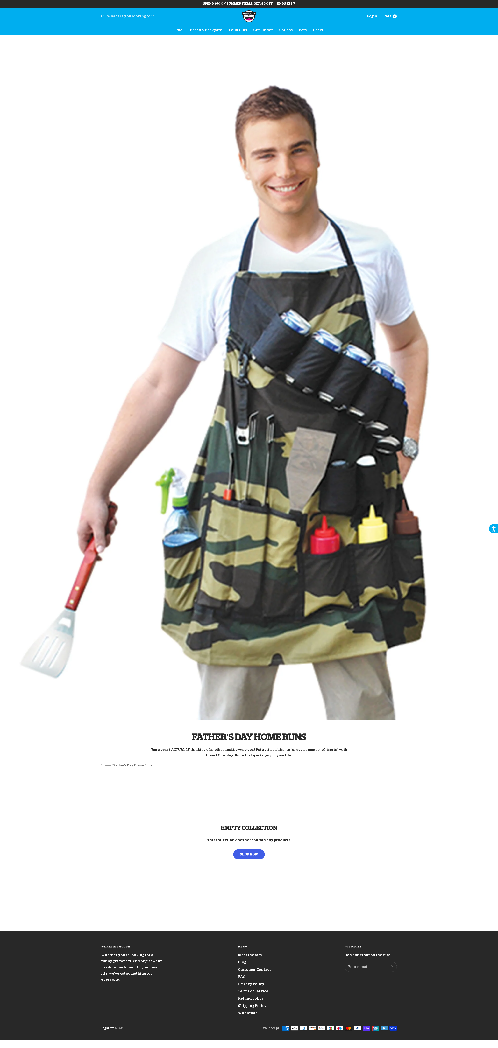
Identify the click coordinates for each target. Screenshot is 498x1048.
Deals (318, 30)
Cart (389, 16)
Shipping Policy (252, 1006)
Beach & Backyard (206, 30)
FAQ (241, 977)
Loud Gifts (238, 30)
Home (106, 765)
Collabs (286, 30)
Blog (242, 962)
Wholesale (248, 1013)
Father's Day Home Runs (132, 765)
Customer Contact (254, 969)
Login (372, 16)
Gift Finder (263, 30)
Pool (179, 30)
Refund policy (251, 998)
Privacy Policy (251, 984)
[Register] (391, 966)
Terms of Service (253, 991)
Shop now (249, 854)
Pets (303, 30)
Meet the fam (250, 955)
